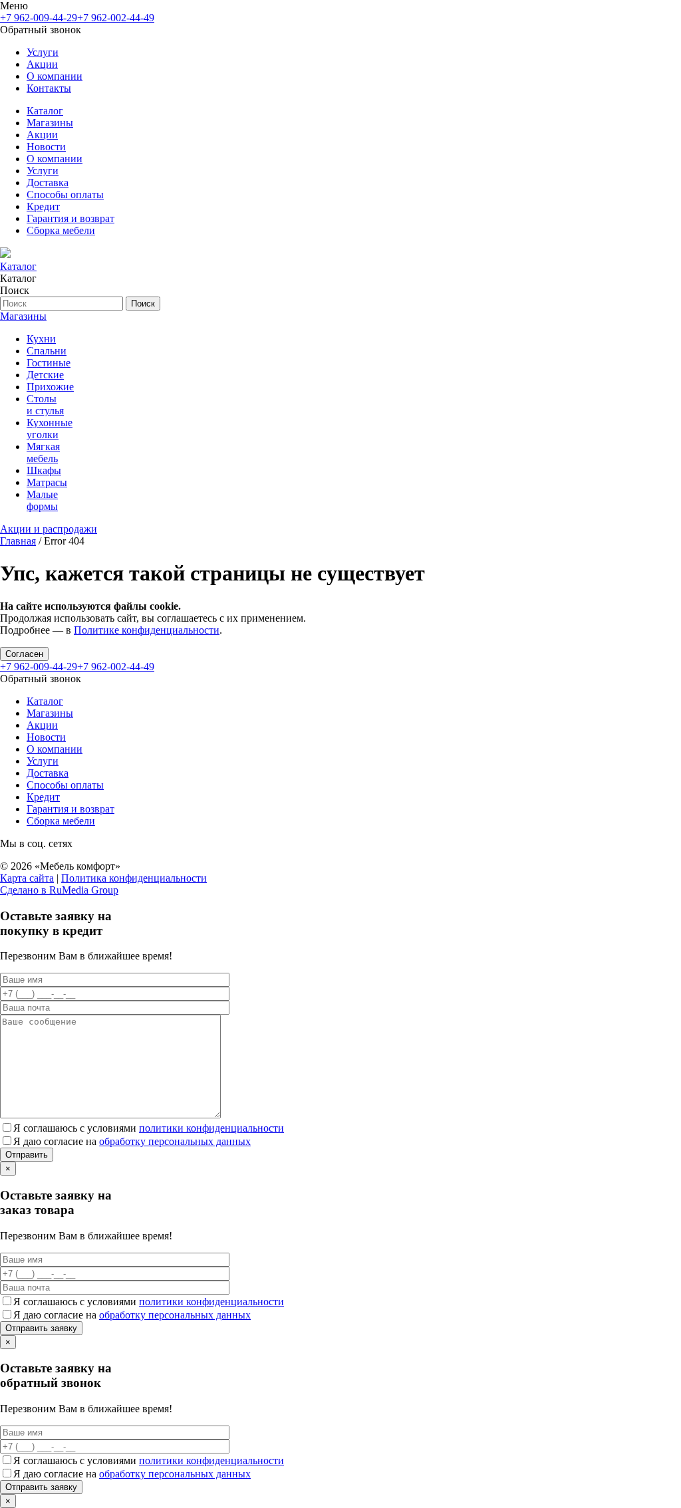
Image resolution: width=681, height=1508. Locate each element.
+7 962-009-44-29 (38, 17)
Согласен (24, 654)
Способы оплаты (65, 194)
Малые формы (42, 500)
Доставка (47, 182)
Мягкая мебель (43, 452)
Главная (18, 541)
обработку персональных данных (175, 1141)
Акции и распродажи (48, 529)
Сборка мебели (61, 230)
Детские (45, 374)
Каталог (45, 110)
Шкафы (44, 470)
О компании (54, 76)
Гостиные (48, 362)
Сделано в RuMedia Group (59, 890)
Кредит (43, 206)
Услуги (43, 52)
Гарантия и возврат (70, 218)
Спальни (47, 350)
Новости (46, 146)
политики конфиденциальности (211, 1128)
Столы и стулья (45, 404)
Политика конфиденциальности (134, 878)
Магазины (50, 122)
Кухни (41, 338)
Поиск (143, 304)
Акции (42, 64)
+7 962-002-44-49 (115, 17)
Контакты (49, 88)
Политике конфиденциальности (146, 630)
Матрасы (47, 482)
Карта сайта (27, 878)
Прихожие (50, 386)
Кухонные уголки (49, 428)
